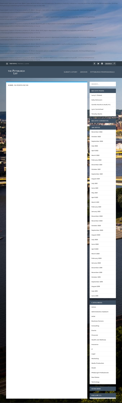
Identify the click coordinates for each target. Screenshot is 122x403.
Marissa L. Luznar (23, 63)
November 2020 (97, 221)
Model (94, 368)
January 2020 (96, 263)
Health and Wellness (99, 340)
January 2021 (96, 211)
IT (92, 349)
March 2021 (95, 202)
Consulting (95, 326)
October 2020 (96, 225)
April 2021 (95, 197)
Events (94, 330)
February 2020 (97, 258)
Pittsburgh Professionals (102, 72)
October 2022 (96, 136)
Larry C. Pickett (97, 95)
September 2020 (97, 230)
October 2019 (96, 277)
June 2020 (95, 244)
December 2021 (97, 165)
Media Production (98, 363)
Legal (93, 354)
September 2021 (97, 174)
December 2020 (97, 216)
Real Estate (95, 377)
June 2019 (95, 296)
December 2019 (97, 268)
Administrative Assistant (100, 312)
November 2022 (97, 132)
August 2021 (96, 179)
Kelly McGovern (97, 100)
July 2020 (95, 239)
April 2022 (95, 150)
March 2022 (95, 155)
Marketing (95, 358)
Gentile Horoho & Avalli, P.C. (101, 104)
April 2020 (95, 249)
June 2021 (95, 188)
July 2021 (95, 183)
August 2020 (96, 235)
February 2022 (96, 160)
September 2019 (97, 282)
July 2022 (95, 146)
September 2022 (97, 141)
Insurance (95, 344)
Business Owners (98, 321)
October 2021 (96, 169)
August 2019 (96, 286)
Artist (93, 316)
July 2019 (95, 291)
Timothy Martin (97, 114)
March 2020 (96, 254)
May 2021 (95, 193)
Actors (94, 307)
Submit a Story (70, 72)
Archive (83, 72)
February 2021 (96, 207)
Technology (96, 382)
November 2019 (97, 272)
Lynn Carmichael (97, 109)
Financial (95, 335)
